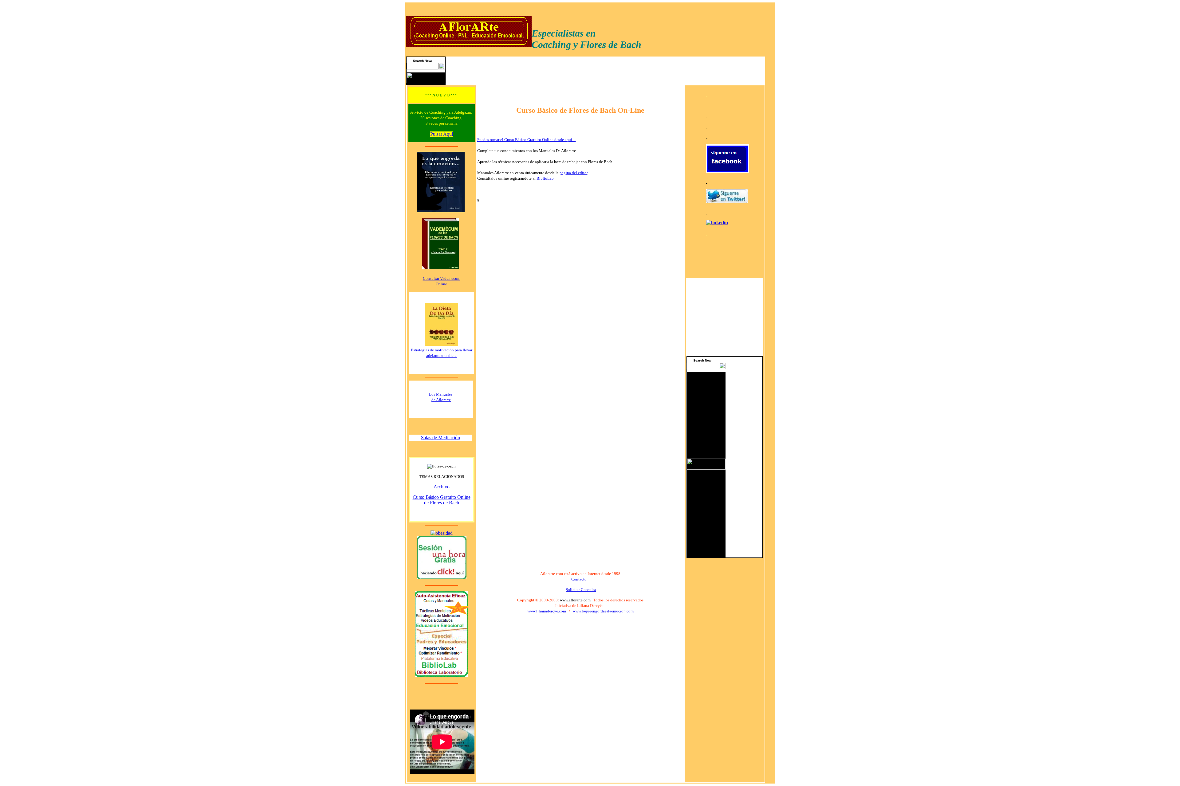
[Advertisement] (744, 464)
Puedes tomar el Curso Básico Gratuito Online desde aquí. (526, 139)
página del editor (574, 172)
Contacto (579, 579)
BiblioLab (545, 178)
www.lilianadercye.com (546, 611)
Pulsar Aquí (441, 134)
